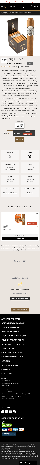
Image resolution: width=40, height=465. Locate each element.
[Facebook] (2, 412)
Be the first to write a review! (19, 298)
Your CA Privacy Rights (12, 340)
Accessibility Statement (13, 344)
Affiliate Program (10, 319)
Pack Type (20, 122)
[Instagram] (6, 412)
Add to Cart (19, 139)
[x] (10, 411)
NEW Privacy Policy (11, 331)
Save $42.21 (31, 224)
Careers (5, 369)
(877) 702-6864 (6, 391)
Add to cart (20, 238)
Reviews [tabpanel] (17, 261)
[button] (28, 463)
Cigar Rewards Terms (12, 352)
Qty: (5, 133)
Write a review (24, 67)
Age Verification (9, 365)
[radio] (19, 125)
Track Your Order (10, 327)
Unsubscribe (6, 386)
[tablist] (20, 261)
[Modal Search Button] (23, 7)
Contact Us (5, 381)
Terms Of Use (7, 348)
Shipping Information (12, 357)
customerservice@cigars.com (12, 383)
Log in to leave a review (20, 309)
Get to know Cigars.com (13, 323)
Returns (5, 361)
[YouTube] (14, 412)
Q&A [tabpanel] (24, 261)
